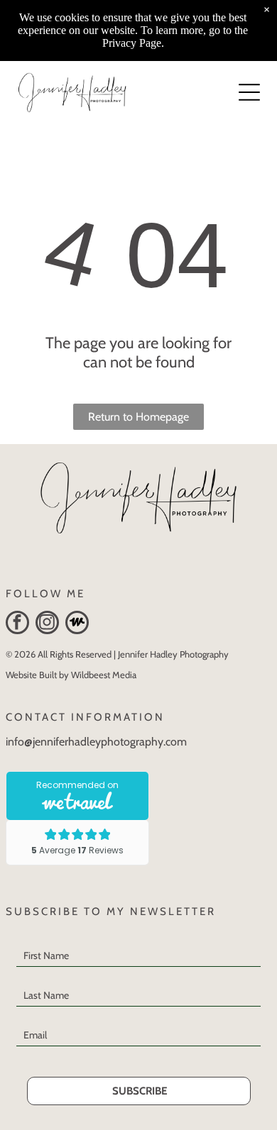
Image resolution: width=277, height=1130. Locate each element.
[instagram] (47, 624)
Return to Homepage (138, 416)
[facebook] (17, 624)
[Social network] (77, 624)
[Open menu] (249, 92)
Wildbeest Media (103, 674)
